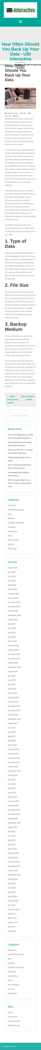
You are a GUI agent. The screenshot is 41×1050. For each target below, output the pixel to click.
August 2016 (13, 922)
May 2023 (11, 736)
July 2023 (11, 728)
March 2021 (12, 849)
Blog (9, 514)
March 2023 (12, 745)
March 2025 (12, 641)
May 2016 (11, 927)
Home (2, 65)
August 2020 (13, 879)
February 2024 (13, 697)
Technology (12, 549)
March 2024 (12, 693)
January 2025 (13, 650)
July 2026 (11, 572)
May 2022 (11, 788)
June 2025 (12, 628)
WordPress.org (13, 1025)
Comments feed (14, 1021)
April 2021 (12, 845)
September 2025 (14, 615)
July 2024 (11, 676)
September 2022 (14, 771)
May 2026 (11, 581)
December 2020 (14, 862)
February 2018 (13, 909)
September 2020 (14, 875)
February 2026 (13, 594)
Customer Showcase (16, 523)
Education (12, 527)
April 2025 (12, 637)
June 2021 (12, 836)
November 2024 (14, 659)
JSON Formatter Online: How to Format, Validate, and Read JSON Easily (19, 483)
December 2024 (14, 654)
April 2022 (12, 793)
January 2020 (13, 901)
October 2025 (13, 611)
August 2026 (13, 568)
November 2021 (14, 814)
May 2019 (11, 905)
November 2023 (14, 710)
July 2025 (11, 624)
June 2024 (12, 680)
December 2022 (14, 758)
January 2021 (13, 857)
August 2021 (13, 827)
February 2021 (13, 853)
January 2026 (13, 598)
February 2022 (13, 801)
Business (11, 518)
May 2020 (11, 892)
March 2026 (12, 589)
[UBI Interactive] (20, 10)
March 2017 (12, 918)
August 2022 (13, 775)
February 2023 (13, 749)
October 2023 (13, 715)
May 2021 (11, 840)
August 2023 (13, 723)
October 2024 (13, 663)
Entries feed (12, 1017)
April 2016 (12, 931)
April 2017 (12, 914)
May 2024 (11, 684)
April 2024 (12, 689)
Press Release (13, 540)
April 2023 (12, 741)
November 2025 (14, 607)
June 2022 (12, 784)
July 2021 (11, 831)
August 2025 (13, 620)
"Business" (12, 505)
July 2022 (11, 780)
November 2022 (14, 762)
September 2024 (14, 667)
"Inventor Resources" (16, 510)
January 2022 (13, 806)
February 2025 (13, 646)
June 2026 (12, 576)
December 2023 (14, 706)
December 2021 (14, 810)
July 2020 (11, 883)
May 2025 (11, 633)
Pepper (24, 113)
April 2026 (12, 585)
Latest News (12, 531)
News (9, 65)
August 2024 (13, 671)
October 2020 (13, 871)
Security (11, 544)
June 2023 (12, 732)
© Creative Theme (9, 1046)
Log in (10, 1012)
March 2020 (12, 896)
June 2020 (12, 888)
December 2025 (14, 602)
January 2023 (13, 754)
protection (15, 256)
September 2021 (14, 823)
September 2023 (14, 719)
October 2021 (13, 819)
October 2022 (13, 767)
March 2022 (12, 797)
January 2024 (13, 702)
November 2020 (14, 866)
